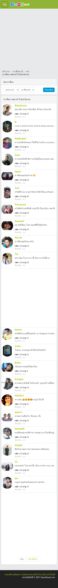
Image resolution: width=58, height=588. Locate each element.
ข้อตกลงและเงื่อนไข (31, 574)
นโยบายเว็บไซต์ (48, 574)
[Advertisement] (29, 39)
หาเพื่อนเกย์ (18, 71)
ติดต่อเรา (18, 574)
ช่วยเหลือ (8, 574)
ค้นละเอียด (49, 90)
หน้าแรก (6, 71)
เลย (27, 71)
